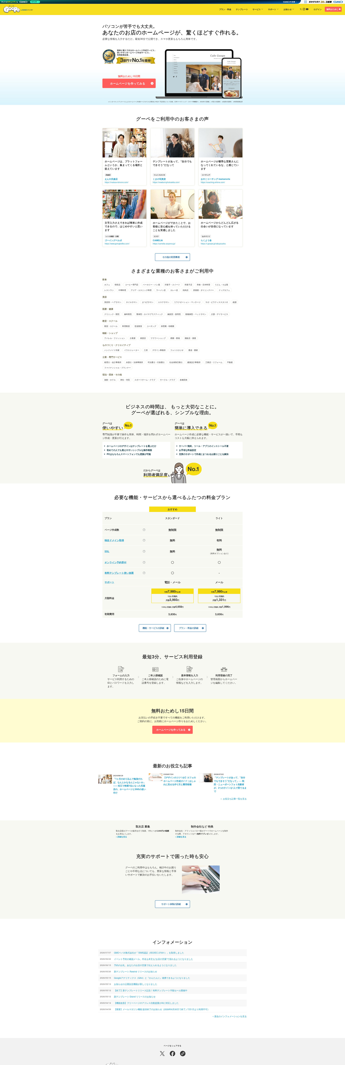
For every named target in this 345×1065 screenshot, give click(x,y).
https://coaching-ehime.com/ (213, 182)
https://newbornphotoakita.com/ (166, 182)
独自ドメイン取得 (114, 540)
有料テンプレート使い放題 (119, 572)
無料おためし (332, 9)
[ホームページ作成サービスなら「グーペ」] (16, 9)
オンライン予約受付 (115, 562)
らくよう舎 (206, 240)
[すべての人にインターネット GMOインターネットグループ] (326, 2)
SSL (107, 551)
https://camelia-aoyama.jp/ (164, 243)
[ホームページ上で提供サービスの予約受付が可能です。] (144, 562)
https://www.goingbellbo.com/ (117, 243)
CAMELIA (158, 240)
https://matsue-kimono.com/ (116, 182)
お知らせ (288, 9)
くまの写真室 (159, 178)
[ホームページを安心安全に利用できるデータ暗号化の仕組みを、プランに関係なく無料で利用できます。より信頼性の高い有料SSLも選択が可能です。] (144, 551)
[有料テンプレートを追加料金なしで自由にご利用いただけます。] (144, 573)
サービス (257, 9)
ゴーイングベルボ (113, 240)
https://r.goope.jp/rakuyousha (213, 243)
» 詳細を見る (121, 836)
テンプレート (242, 9)
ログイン (318, 9)
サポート (272, 9)
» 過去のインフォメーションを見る (230, 1016)
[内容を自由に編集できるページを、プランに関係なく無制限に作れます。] (144, 530)
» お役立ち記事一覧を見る (234, 798)
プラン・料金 (225, 9)
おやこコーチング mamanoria (215, 178)
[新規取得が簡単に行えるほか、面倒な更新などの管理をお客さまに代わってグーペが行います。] (144, 540)
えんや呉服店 (111, 178)
